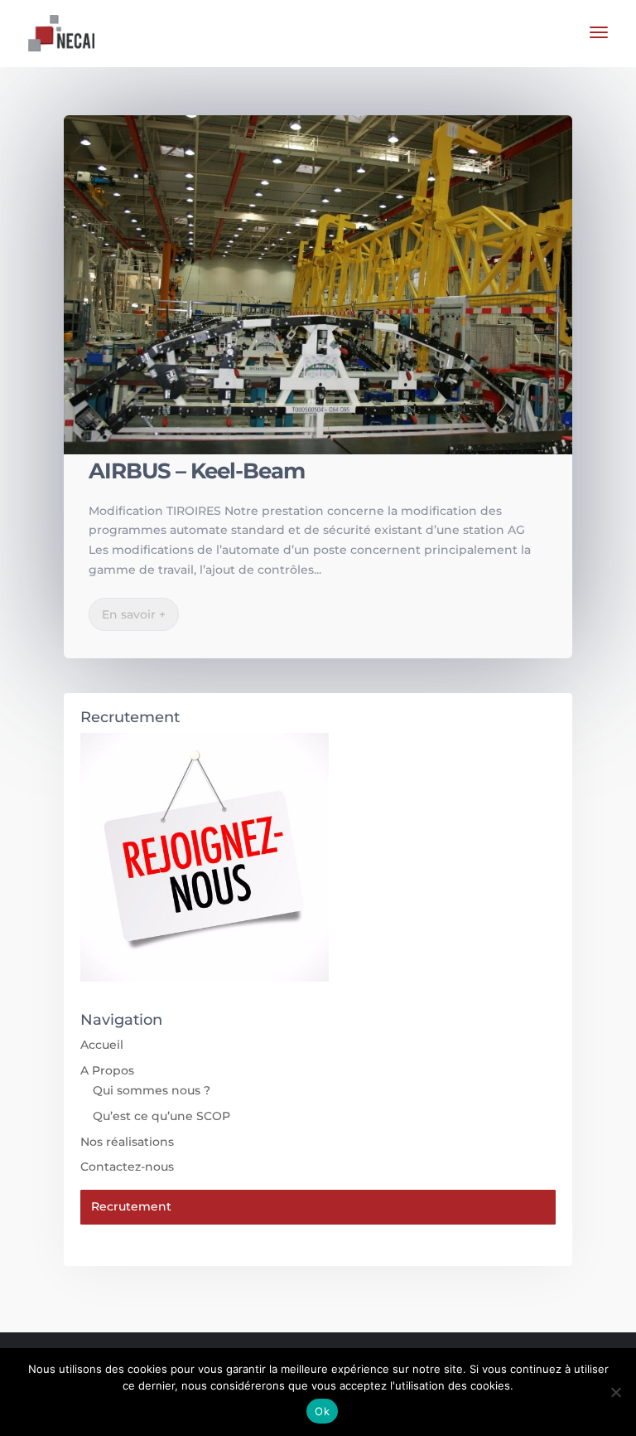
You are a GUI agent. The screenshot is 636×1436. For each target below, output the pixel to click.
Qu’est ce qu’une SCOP (161, 1116)
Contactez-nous (127, 1166)
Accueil (101, 1044)
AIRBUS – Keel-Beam (197, 471)
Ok (322, 1411)
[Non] (615, 1392)
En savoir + (134, 614)
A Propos (107, 1070)
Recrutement (131, 1206)
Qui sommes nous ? (151, 1090)
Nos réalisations (127, 1141)
